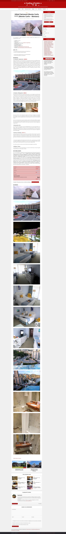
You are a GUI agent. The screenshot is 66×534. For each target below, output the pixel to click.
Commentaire (14, 509)
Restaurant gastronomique (48, 51)
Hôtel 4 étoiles (16, 458)
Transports (46, 55)
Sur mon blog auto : (49, 58)
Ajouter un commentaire (26, 18)
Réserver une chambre (35, 182)
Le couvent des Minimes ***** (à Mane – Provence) (37, 487)
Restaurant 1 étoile (47, 48)
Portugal (52, 47)
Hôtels (27, 12)
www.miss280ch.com (29, 500)
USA (49, 55)
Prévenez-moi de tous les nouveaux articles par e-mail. (20, 524)
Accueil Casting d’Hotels (14, 0)
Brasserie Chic (50, 42)
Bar (52, 41)
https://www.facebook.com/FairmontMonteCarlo (25, 47)
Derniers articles (19, 0)
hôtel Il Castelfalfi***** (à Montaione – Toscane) (22, 482)
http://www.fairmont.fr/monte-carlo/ (23, 46)
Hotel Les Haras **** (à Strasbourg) (36, 478)
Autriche (50, 41)
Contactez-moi (25, 0)
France (52, 43)
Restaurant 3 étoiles (47, 50)
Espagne (49, 43)
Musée (49, 47)
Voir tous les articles (14, 503)
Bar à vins (46, 42)
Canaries (46, 43)
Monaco (20, 458)
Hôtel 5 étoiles (51, 44)
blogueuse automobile (47, 19)
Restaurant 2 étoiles (47, 49)
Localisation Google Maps (26, 42)
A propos (22, 0)
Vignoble (52, 55)
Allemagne (46, 41)
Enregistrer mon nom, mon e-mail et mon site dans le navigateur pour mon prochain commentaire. (27, 520)
